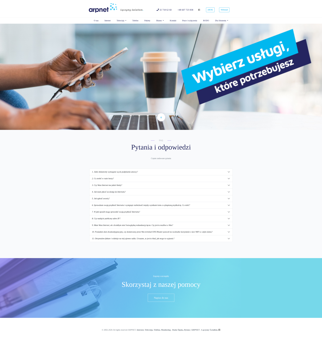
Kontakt (173, 21)
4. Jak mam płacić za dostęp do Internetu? (109, 192)
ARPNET (117, 8)
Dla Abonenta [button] (221, 21)
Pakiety (147, 21)
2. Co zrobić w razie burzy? (103, 178)
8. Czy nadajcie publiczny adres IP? (106, 218)
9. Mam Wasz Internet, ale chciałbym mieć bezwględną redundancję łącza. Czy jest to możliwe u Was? (132, 225)
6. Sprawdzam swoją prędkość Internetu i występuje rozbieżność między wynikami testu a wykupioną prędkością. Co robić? (141, 205)
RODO (206, 21)
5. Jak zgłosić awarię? (101, 198)
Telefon (135, 21)
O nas (96, 21)
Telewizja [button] (121, 21)
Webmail (224, 10)
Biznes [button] (159, 21)
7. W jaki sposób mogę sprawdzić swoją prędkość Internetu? (116, 212)
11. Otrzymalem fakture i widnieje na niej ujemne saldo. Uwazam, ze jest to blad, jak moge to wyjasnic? (133, 238)
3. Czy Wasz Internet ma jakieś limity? (107, 185)
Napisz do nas (161, 297)
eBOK (210, 10)
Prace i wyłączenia (189, 21)
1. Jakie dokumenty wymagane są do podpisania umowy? (115, 172)
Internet (108, 21)
